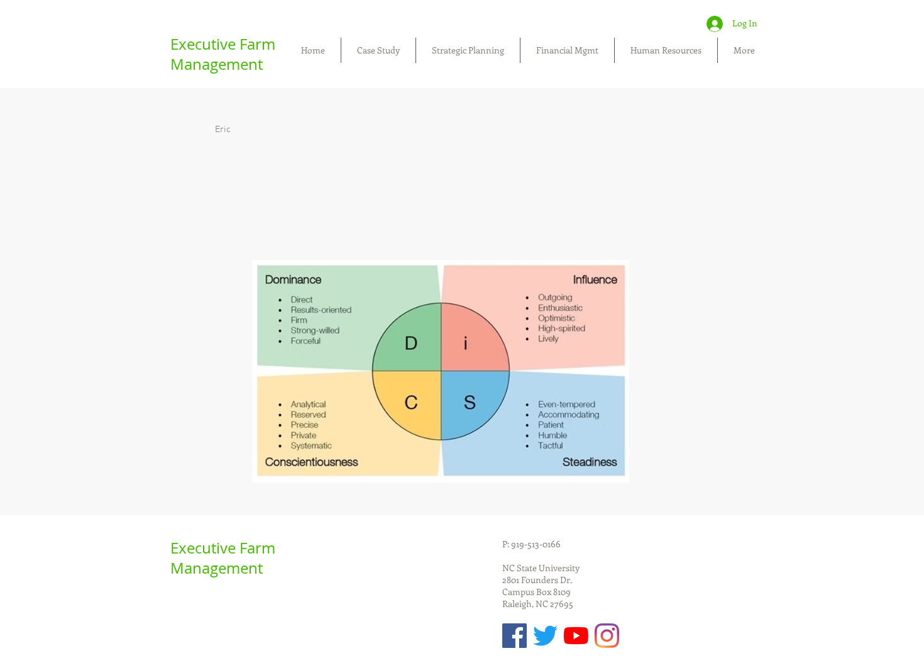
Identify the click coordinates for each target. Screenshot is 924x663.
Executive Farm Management (222, 54)
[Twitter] (545, 635)
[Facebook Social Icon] (514, 635)
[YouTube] (576, 635)
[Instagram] (607, 635)
